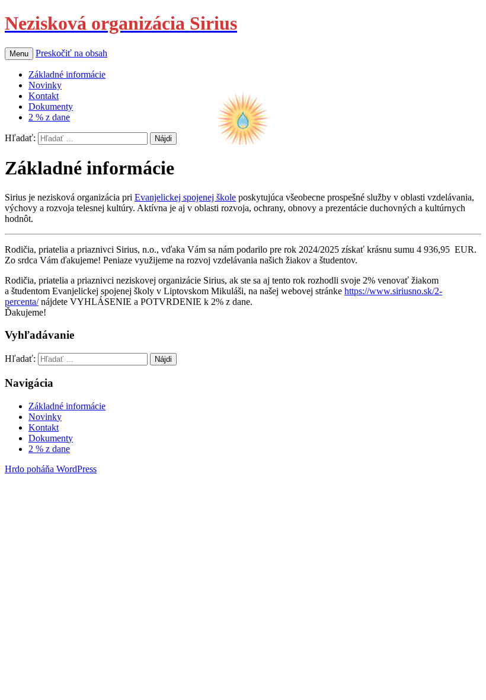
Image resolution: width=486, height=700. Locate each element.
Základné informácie (66, 74)
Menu (18, 53)
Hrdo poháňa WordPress (51, 469)
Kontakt (43, 96)
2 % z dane (49, 117)
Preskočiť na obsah (71, 53)
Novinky (45, 85)
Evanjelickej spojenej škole (185, 197)
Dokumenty (50, 106)
